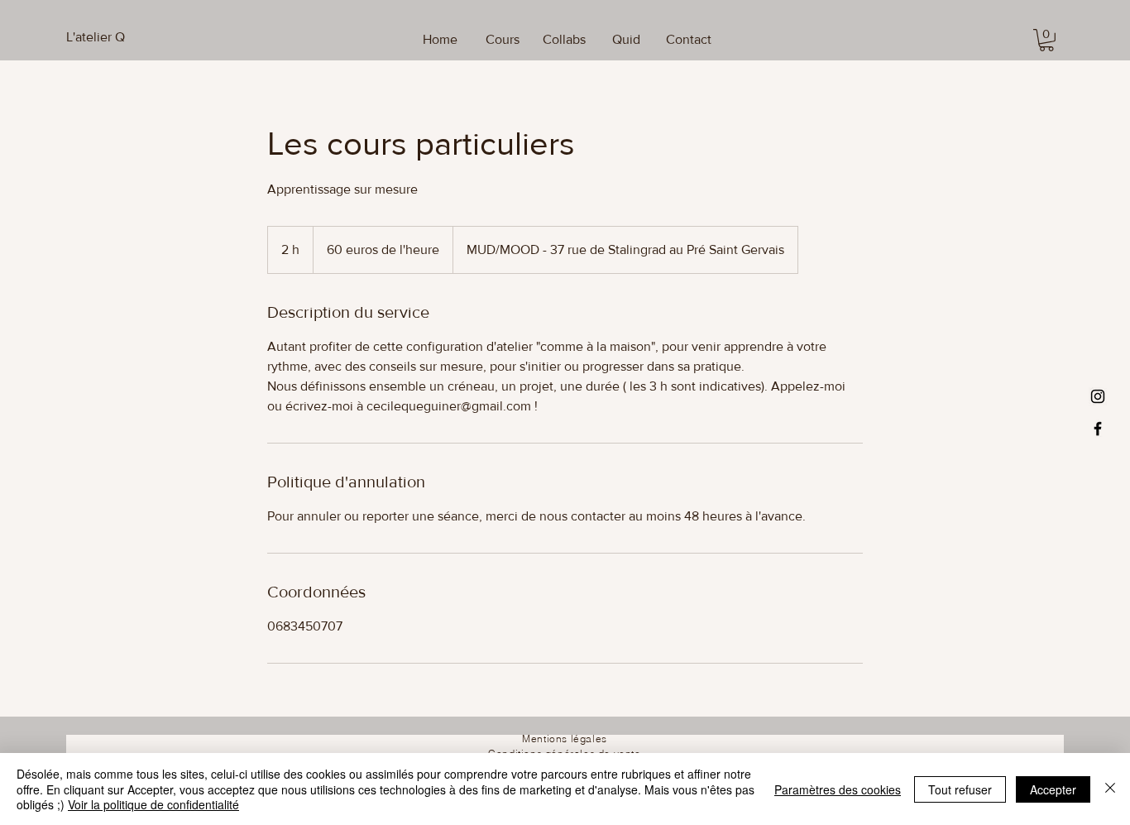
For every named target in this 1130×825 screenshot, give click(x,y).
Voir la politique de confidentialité (153, 804)
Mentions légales (564, 738)
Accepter (1053, 789)
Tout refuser (960, 789)
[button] (1046, 40)
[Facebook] (1098, 429)
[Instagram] (1098, 396)
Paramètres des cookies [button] (837, 789)
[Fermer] (1110, 789)
